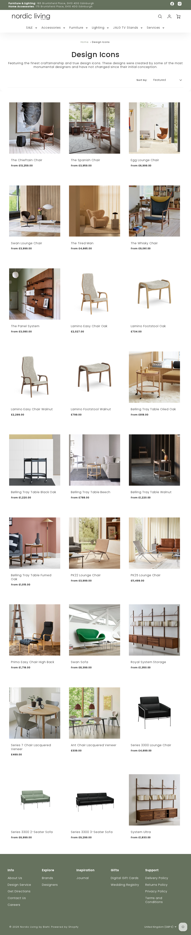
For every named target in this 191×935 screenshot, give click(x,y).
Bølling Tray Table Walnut (151, 492)
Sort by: (142, 80)
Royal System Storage (148, 662)
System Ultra (141, 832)
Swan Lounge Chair (26, 243)
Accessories (51, 28)
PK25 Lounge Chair (146, 575)
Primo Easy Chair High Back (32, 662)
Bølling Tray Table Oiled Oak (153, 409)
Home (85, 42)
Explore (48, 870)
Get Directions (19, 891)
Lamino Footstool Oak (148, 326)
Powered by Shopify (65, 926)
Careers (14, 905)
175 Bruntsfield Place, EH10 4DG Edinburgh (64, 6)
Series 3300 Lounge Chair (151, 745)
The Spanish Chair (85, 160)
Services (153, 28)
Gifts (115, 870)
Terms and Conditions (154, 900)
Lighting (98, 28)
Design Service (19, 885)
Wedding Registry (125, 885)
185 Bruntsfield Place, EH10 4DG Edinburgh (65, 3)
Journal (82, 878)
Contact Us (17, 898)
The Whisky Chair (144, 243)
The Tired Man (82, 243)
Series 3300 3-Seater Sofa (92, 832)
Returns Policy (156, 885)
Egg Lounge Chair (145, 160)
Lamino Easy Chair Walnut (32, 409)
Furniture (76, 28)
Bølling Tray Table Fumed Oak (31, 577)
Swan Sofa (79, 662)
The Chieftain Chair (26, 160)
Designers (50, 885)
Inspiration (85, 870)
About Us (15, 878)
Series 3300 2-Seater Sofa (32, 832)
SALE (29, 28)
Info (11, 870)
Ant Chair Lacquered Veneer (93, 745)
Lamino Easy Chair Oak (89, 326)
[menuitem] (32, 28)
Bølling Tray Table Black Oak (33, 492)
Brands (47, 878)
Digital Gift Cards (124, 878)
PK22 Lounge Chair (86, 575)
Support (152, 870)
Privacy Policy (156, 891)
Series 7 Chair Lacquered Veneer (31, 747)
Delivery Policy (156, 878)
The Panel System (25, 326)
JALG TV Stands (125, 28)
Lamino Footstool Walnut (91, 409)
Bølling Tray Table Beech (90, 492)
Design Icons (101, 42)
